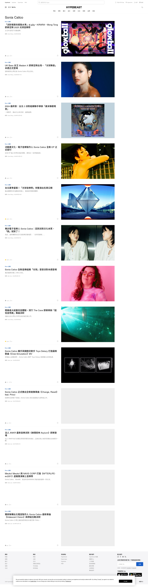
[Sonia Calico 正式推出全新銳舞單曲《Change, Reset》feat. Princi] (88, 406)
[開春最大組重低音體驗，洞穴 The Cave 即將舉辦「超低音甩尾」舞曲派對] (88, 324)
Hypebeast (64, 557)
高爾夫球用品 (36, 563)
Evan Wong (10, 34)
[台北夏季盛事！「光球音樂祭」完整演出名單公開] (88, 202)
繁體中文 (141, 581)
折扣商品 (35, 568)
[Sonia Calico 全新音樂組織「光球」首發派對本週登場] (88, 283)
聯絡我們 (91, 570)
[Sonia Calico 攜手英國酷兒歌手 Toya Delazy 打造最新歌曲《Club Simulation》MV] (88, 365)
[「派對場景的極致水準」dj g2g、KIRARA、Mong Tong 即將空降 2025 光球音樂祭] (88, 38)
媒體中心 (91, 559)
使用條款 (129, 568)
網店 (94, 11)
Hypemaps (64, 559)
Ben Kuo (10, 276)
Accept (125, 581)
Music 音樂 (8, 21)
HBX (62, 563)
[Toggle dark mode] (142, 7)
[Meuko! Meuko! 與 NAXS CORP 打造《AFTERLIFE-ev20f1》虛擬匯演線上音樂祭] (88, 487)
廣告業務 (91, 566)
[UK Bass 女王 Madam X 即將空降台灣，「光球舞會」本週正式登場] (88, 79)
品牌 (89, 11)
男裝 (34, 557)
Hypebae (63, 561)
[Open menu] (6, 7)
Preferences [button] (68, 581)
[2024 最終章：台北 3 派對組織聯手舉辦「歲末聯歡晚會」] (88, 120)
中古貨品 (35, 566)
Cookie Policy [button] (33, 581)
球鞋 (59, 11)
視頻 (84, 11)
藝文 (64, 11)
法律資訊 (91, 568)
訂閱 (140, 564)
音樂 (74, 11)
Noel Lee (10, 360)
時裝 (54, 11)
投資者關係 (92, 563)
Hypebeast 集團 (93, 557)
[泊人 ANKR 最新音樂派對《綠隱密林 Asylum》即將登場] (88, 446)
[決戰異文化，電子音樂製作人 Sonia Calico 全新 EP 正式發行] (88, 161)
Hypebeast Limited (12, 581)
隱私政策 (134, 568)
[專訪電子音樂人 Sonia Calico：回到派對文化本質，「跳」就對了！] (88, 243)
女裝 (34, 559)
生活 (79, 11)
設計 (69, 11)
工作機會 (91, 561)
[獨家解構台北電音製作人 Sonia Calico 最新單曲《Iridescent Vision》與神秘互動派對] (88, 528)
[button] (35, 55)
